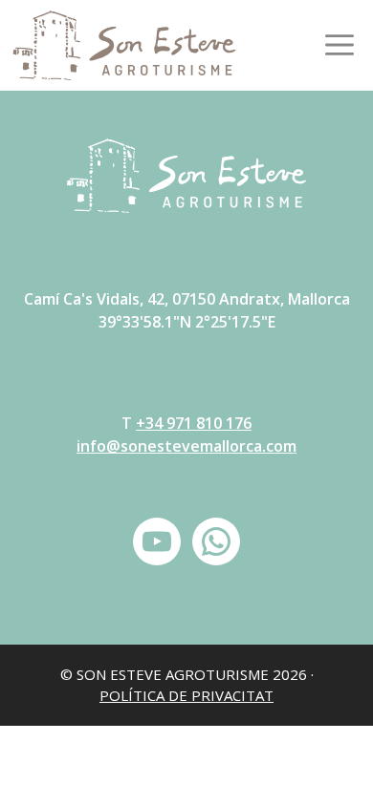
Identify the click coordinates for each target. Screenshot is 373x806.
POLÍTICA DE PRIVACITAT (186, 695)
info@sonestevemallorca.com (186, 445)
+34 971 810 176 (194, 423)
